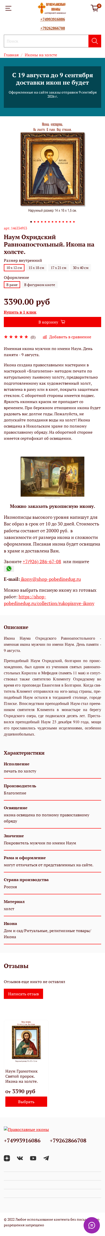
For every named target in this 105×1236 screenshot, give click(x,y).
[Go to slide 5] (45, 222)
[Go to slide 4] (42, 222)
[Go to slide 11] (67, 222)
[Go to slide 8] (56, 222)
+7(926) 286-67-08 (42, 561)
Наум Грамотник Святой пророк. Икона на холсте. (21, 1076)
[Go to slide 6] (49, 222)
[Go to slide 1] (31, 222)
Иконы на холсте (41, 55)
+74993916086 (52, 19)
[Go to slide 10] (63, 222)
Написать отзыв (23, 994)
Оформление (16, 277)
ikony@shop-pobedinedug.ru (50, 579)
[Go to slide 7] (52, 222)
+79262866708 (52, 28)
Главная (11, 55)
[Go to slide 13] (74, 222)
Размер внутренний (23, 260)
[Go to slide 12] (70, 222)
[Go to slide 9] (59, 222)
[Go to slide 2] (34, 222)
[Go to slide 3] (38, 222)
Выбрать (26, 1101)
